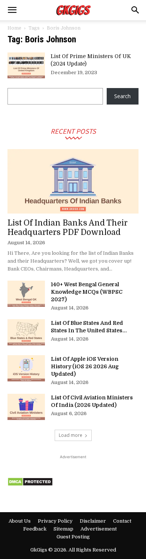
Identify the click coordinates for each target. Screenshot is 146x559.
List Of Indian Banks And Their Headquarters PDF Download (67, 227)
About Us (20, 521)
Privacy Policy (55, 521)
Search (122, 96)
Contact (122, 521)
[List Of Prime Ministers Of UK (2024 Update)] (26, 65)
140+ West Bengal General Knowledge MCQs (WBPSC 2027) (86, 291)
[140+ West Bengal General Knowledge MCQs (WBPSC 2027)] (26, 294)
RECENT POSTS (73, 131)
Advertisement (98, 529)
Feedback (34, 529)
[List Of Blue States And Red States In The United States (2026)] (26, 332)
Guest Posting (73, 537)
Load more (70, 435)
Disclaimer (93, 521)
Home (14, 28)
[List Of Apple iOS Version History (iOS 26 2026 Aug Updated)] (26, 368)
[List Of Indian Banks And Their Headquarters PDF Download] (73, 181)
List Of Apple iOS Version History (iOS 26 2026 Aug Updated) (85, 366)
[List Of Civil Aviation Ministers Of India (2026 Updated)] (26, 407)
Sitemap (63, 529)
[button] (12, 10)
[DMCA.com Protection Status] (30, 484)
